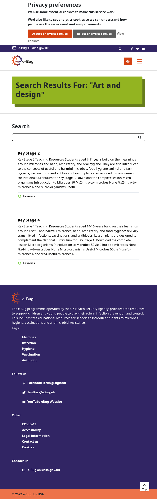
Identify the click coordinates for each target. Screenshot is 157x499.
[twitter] (137, 48)
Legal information (36, 436)
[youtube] (143, 48)
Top (144, 489)
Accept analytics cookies (50, 33)
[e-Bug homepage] (22, 61)
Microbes (29, 337)
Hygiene (28, 349)
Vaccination (31, 354)
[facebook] (132, 48)
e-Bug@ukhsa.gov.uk (33, 48)
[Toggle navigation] (139, 61)
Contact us (30, 441)
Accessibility (31, 430)
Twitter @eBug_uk (41, 392)
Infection (29, 343)
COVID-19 (29, 424)
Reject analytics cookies (94, 33)
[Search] (120, 48)
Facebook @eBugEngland (46, 383)
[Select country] (128, 61)
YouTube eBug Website (44, 401)
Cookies (28, 447)
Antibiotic (29, 360)
